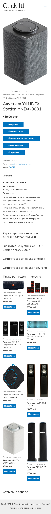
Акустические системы (25, 94)
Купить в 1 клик (15, 131)
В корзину (13, 124)
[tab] (25, 176)
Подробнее (13, 152)
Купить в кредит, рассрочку (21, 138)
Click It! (13, 5)
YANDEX (12, 167)
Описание (7, 175)
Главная (6, 91)
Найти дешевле (15, 145)
